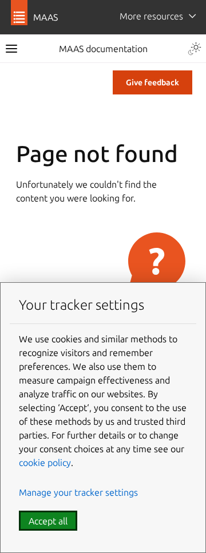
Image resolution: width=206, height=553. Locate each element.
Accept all (48, 521)
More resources (151, 16)
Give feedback (152, 82)
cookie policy (45, 462)
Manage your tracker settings (78, 492)
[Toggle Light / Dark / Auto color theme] (194, 49)
